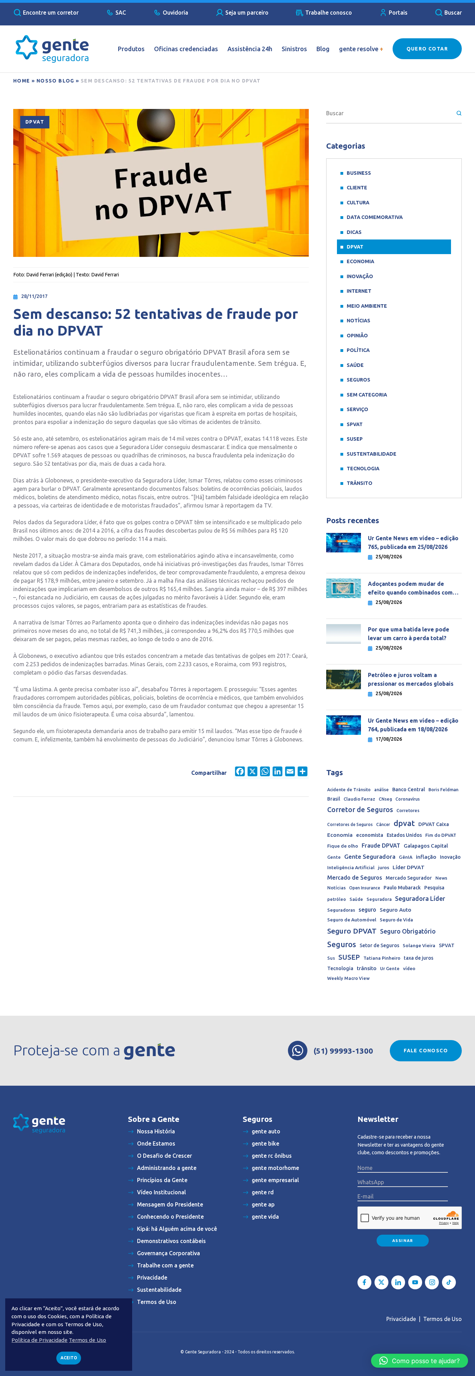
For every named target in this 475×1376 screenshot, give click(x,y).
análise (381, 789)
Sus (331, 958)
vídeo (409, 968)
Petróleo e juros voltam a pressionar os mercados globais (411, 679)
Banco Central (408, 789)
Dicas (354, 232)
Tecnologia (363, 468)
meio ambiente (367, 306)
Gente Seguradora (369, 856)
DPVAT (34, 122)
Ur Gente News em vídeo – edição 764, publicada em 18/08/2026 (413, 724)
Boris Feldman (443, 789)
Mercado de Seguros (354, 877)
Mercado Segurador (409, 878)
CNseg (385, 799)
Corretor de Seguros (360, 809)
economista (369, 835)
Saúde (355, 365)
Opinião (357, 335)
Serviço (357, 409)
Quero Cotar (427, 49)
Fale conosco (426, 1050)
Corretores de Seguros (350, 824)
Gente (334, 857)
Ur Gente (390, 968)
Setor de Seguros (379, 945)
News (441, 877)
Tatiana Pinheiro (381, 958)
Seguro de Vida (396, 919)
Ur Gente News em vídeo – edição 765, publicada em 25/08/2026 (413, 542)
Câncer (383, 824)
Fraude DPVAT (381, 845)
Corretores (407, 810)
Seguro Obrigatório (408, 931)
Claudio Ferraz (359, 798)
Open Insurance (364, 888)
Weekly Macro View (348, 978)
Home (21, 81)
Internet (359, 291)
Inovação (360, 276)
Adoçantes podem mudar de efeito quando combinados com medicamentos (410, 589)
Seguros (358, 380)
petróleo (336, 899)
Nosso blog (55, 81)
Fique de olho (342, 846)
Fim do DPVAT (440, 835)
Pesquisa (434, 887)
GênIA (405, 857)
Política (358, 350)
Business (359, 173)
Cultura (358, 202)
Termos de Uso (442, 1319)
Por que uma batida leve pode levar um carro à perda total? (408, 633)
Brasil (333, 799)
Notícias (358, 320)
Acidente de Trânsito (349, 789)
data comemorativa (375, 217)
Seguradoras (341, 910)
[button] (419, 1361)
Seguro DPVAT (352, 931)
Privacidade (401, 1319)
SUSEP (355, 439)
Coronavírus (407, 799)
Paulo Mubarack (402, 887)
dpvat (404, 823)
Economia (360, 261)
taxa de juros (418, 958)
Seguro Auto (395, 910)
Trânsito (359, 483)
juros (383, 867)
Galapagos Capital (426, 846)
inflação (426, 857)
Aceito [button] (69, 1357)
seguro (367, 909)
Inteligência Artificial (351, 867)
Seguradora (379, 899)
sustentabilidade (371, 454)
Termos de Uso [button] (87, 1340)
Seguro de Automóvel (351, 919)
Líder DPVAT (409, 867)
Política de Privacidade (39, 1340)
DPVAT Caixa (433, 824)
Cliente (357, 187)
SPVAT (355, 424)
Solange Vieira (419, 945)
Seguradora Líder (420, 898)
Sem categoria (367, 395)
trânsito (367, 968)
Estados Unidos (404, 835)
